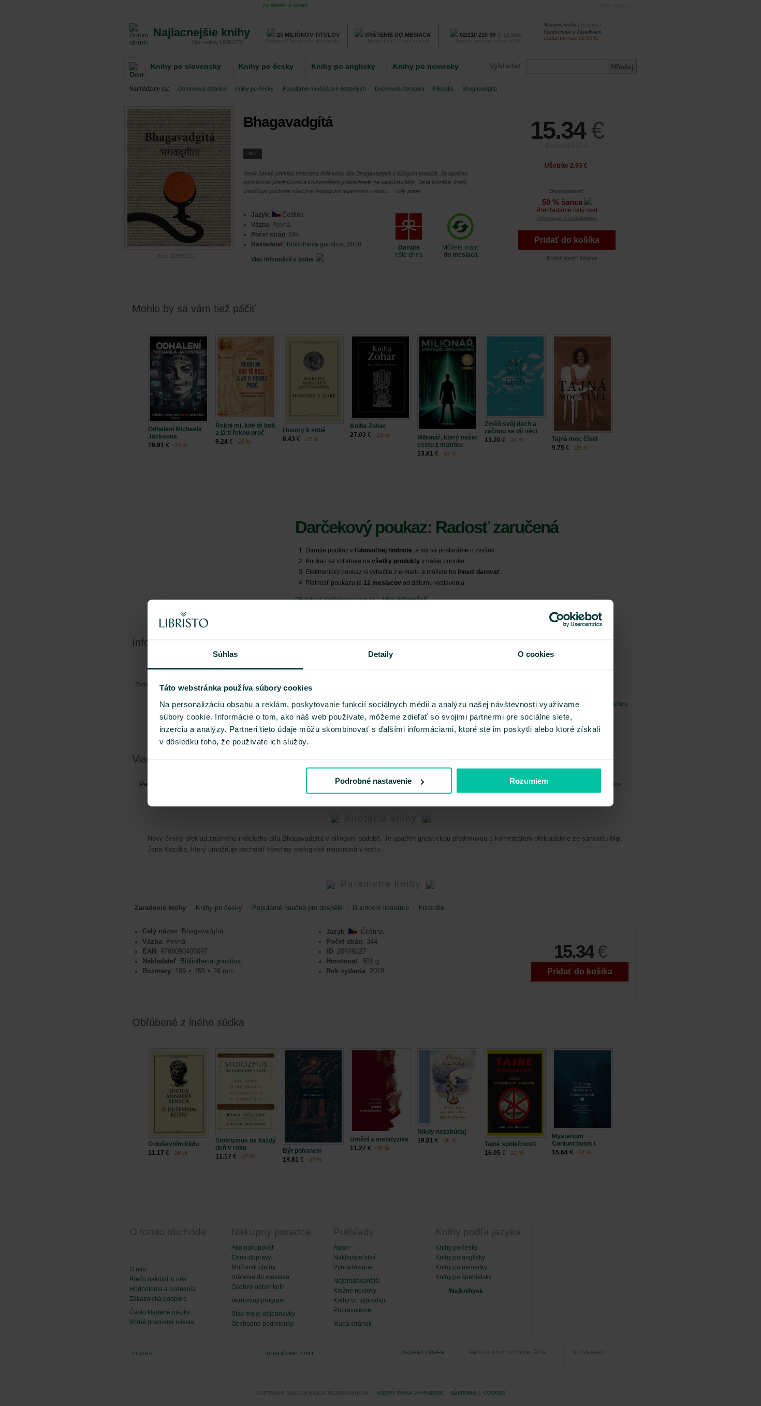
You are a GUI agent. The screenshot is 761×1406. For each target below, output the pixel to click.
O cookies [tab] (536, 653)
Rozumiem (528, 781)
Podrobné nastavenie (373, 781)
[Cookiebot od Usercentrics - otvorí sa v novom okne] (556, 619)
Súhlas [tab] (225, 653)
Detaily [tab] (380, 653)
